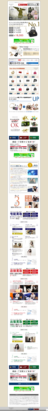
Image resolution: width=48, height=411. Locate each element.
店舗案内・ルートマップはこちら (24, 383)
